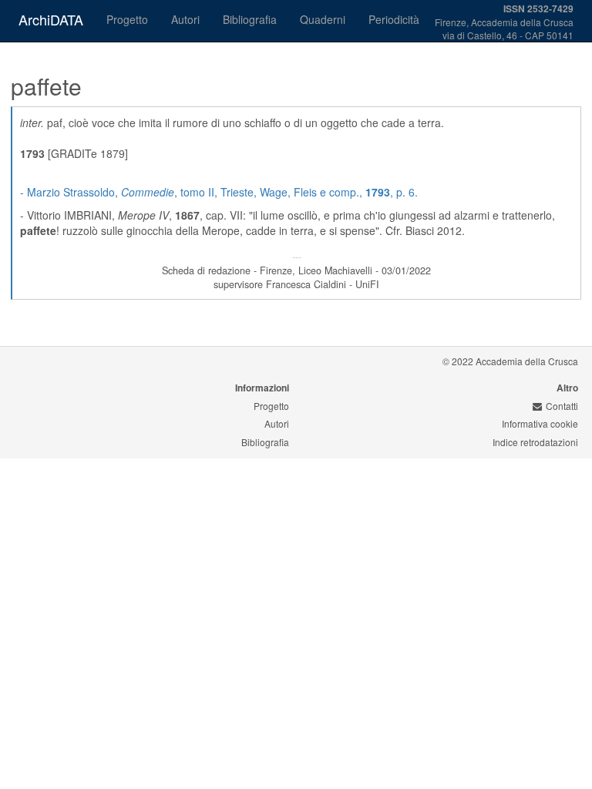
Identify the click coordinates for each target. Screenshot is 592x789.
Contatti (562, 405)
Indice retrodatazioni (535, 441)
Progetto (127, 19)
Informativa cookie (540, 423)
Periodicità (393, 19)
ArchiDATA (50, 19)
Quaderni (322, 19)
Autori (185, 19)
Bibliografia (250, 19)
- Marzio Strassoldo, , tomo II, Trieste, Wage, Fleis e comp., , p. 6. (219, 192)
